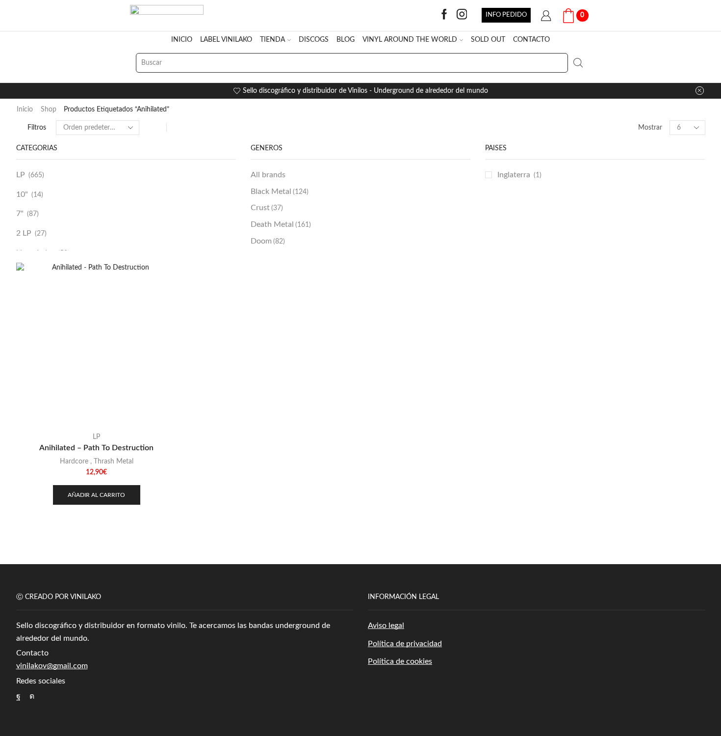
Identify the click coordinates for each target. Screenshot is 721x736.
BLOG (345, 39)
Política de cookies (400, 661)
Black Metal (280, 191)
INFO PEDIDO (506, 14)
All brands (268, 175)
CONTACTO (531, 39)
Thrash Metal (113, 461)
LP (20, 175)
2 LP (23, 233)
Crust (267, 208)
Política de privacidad (405, 644)
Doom (268, 241)
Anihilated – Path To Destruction (96, 448)
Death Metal (281, 224)
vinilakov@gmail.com (52, 666)
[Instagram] (462, 15)
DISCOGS (314, 39)
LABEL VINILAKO (226, 39)
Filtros (36, 127)
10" (22, 194)
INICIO (181, 39)
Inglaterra (513, 175)
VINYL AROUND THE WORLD (409, 39)
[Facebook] (444, 15)
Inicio (25, 109)
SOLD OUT (488, 39)
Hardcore (74, 461)
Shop (48, 109)
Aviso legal (386, 625)
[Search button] (578, 63)
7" (20, 214)
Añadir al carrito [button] (96, 495)
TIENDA (272, 39)
